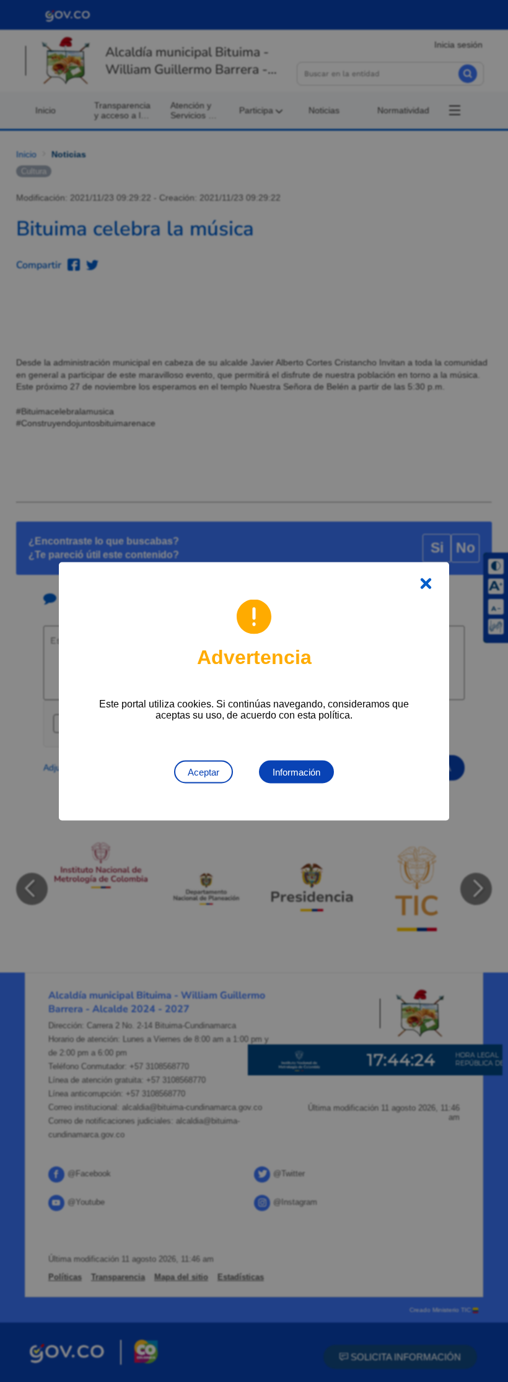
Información (296, 771)
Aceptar (203, 771)
